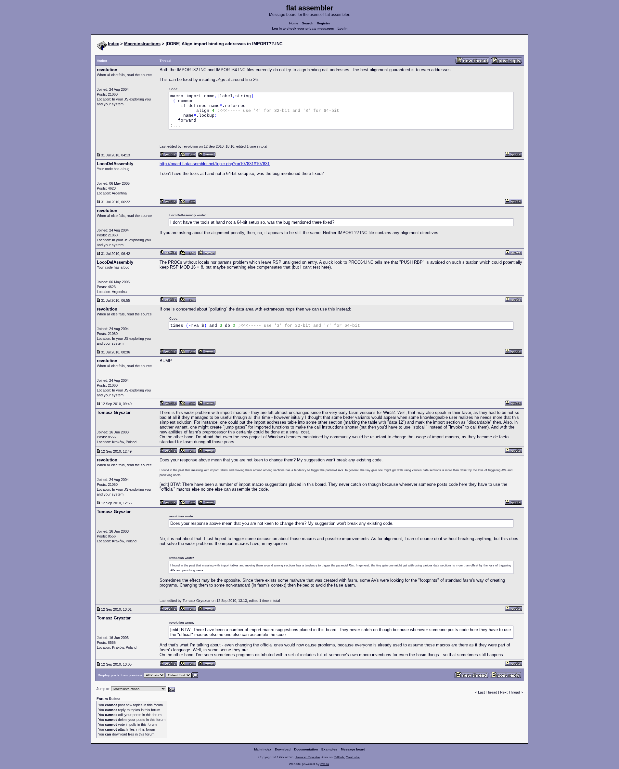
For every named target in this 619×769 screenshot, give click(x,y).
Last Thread (487, 692)
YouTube (353, 757)
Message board (353, 749)
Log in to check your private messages (303, 28)
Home (293, 23)
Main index (262, 749)
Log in (342, 28)
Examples (329, 749)
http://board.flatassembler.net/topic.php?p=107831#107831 (215, 163)
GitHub (339, 757)
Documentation (306, 749)
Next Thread (510, 692)
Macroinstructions (142, 43)
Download (282, 749)
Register (323, 23)
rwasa (324, 764)
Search (307, 23)
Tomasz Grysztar (307, 757)
